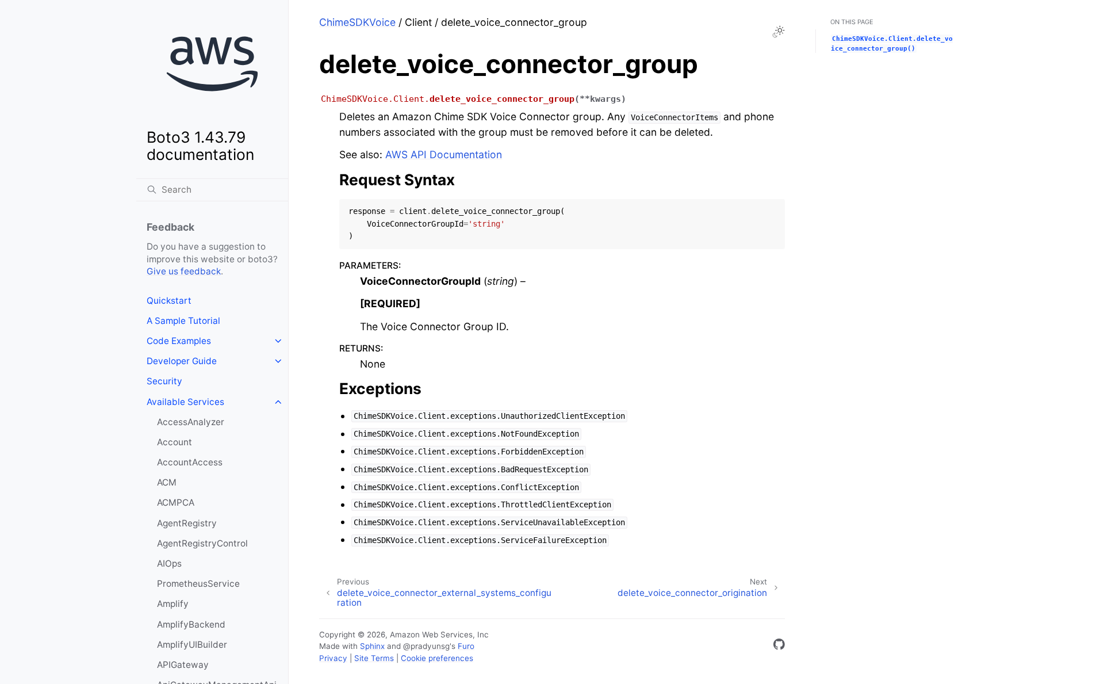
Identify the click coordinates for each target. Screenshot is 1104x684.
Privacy (333, 658)
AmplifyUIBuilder (192, 644)
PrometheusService (198, 583)
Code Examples (179, 340)
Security (164, 381)
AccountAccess (190, 462)
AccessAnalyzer (190, 421)
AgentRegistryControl (202, 543)
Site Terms (374, 658)
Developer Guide (182, 361)
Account (174, 442)
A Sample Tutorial (183, 320)
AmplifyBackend (191, 624)
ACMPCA (175, 502)
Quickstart (169, 300)
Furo (466, 646)
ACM (167, 482)
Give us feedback (184, 271)
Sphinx (372, 646)
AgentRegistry (187, 523)
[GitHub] (779, 646)
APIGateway (183, 664)
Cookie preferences (437, 658)
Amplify (173, 603)
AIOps (169, 563)
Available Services (185, 401)
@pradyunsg (426, 646)
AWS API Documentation (443, 154)
